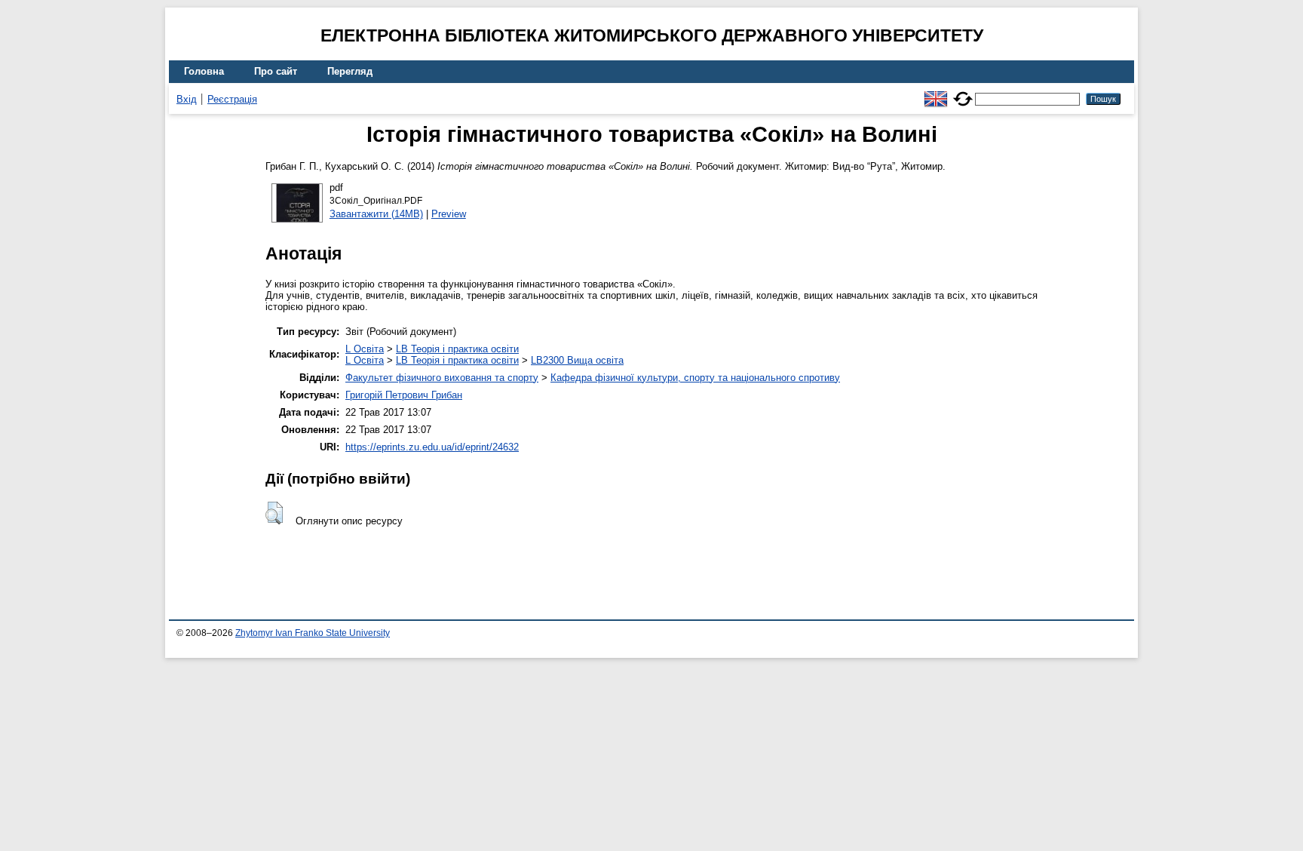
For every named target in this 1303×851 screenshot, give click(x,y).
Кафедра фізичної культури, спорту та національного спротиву (695, 377)
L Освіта (364, 349)
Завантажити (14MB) (376, 214)
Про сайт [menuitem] (275, 71)
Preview (448, 214)
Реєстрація (232, 99)
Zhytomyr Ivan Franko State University (312, 632)
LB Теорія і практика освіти (457, 349)
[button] (274, 513)
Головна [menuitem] (204, 71)
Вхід (186, 99)
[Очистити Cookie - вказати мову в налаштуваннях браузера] (963, 92)
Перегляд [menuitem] (350, 71)
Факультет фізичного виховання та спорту (441, 377)
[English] (936, 92)
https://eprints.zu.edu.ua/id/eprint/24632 (432, 447)
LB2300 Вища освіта (577, 360)
